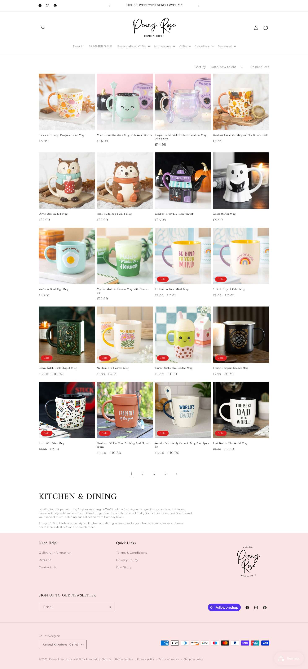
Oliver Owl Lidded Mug (53, 214)
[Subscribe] (109, 607)
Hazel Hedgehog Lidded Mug (114, 214)
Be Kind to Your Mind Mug (172, 289)
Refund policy (124, 659)
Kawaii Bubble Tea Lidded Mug (173, 368)
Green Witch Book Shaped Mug (58, 368)
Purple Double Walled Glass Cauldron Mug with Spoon (180, 137)
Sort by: (201, 67)
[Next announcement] (198, 6)
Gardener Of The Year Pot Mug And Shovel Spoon (123, 445)
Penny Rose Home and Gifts (67, 659)
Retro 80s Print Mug (51, 443)
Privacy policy (146, 659)
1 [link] (131, 474)
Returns (45, 560)
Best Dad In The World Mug (230, 443)
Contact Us (47, 567)
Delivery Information (55, 553)
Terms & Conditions (131, 553)
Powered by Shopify (98, 659)
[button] (43, 27)
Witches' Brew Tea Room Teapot (174, 214)
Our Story (123, 567)
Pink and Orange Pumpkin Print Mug (61, 135)
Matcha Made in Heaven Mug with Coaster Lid (123, 291)
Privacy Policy (127, 560)
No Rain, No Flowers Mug (113, 368)
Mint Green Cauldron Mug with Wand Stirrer (124, 135)
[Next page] (176, 474)
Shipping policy (193, 659)
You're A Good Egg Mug (53, 289)
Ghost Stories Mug (224, 214)
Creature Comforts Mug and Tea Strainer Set (240, 135)
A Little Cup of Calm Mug (229, 289)
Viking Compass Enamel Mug (230, 368)
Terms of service (169, 659)
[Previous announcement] (109, 6)
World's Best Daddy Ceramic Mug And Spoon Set (182, 445)
